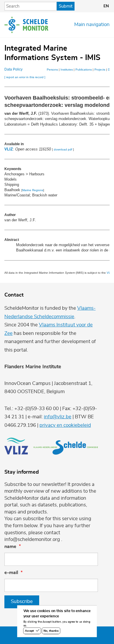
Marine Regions (32, 190)
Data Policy (13, 69)
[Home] (26, 25)
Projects (99, 69)
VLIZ (8, 149)
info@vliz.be (57, 417)
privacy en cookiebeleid (65, 425)
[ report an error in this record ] (24, 77)
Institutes (67, 69)
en (106, 6)
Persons (52, 69)
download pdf (63, 149)
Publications (83, 69)
